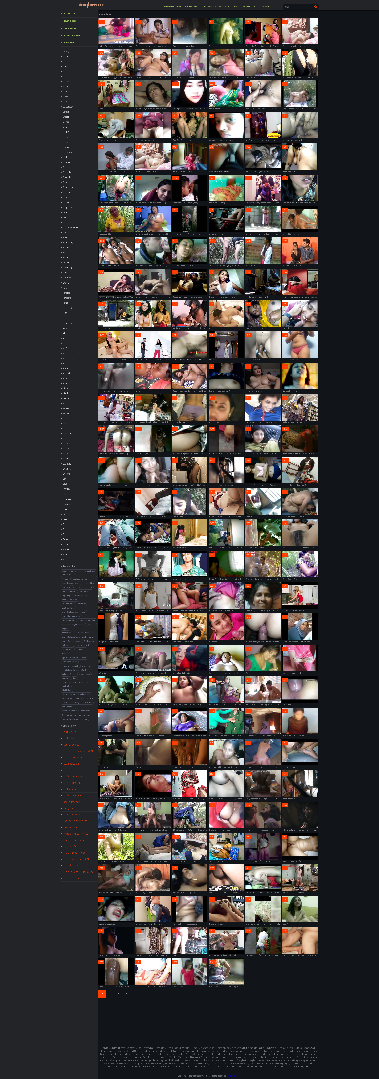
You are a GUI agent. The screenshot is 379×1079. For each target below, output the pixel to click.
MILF (65, 348)
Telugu (66, 529)
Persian (66, 423)
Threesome (68, 534)
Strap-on (67, 509)
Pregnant (67, 438)
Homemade (68, 323)
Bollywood (67, 152)
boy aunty (66, 596)
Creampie (67, 192)
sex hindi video (267, 7)
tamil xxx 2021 (71, 846)
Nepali (65, 378)
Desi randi (91, 625)
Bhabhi (66, 117)
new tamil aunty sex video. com (74, 719)
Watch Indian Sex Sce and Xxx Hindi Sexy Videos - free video (188, 7)
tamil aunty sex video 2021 (78, 751)
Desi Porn (69, 770)
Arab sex (65, 678)
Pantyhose (67, 418)
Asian (65, 71)
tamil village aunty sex (71, 616)
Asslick (66, 81)
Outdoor (66, 398)
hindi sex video (72, 814)
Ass (64, 76)
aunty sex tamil (68, 608)
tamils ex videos (73, 782)
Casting (66, 167)
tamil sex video (86, 591)
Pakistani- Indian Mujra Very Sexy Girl (77, 703)
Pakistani (66, 408)
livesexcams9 (233, 1076)
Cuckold (66, 197)
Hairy (65, 288)
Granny (66, 283)
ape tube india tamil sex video (74, 658)
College (66, 182)
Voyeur (66, 549)
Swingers (67, 514)
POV (65, 403)
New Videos (70, 21)
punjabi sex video (73, 757)
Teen (65, 524)
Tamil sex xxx (67, 698)
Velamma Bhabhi (69, 674)
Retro (65, 454)
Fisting (65, 257)
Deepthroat (68, 207)
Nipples (66, 383)
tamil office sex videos (71, 641)
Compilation (68, 187)
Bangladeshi (68, 107)
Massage (67, 353)
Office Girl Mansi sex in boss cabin (76, 711)
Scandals (67, 464)
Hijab (65, 313)
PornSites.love (72, 35)
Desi (65, 217)
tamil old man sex (69, 591)
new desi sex (71, 827)
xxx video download (250, 7)
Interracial (67, 333)
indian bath (88, 698)
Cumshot (66, 202)
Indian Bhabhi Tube (74, 852)
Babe (65, 102)
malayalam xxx (72, 789)
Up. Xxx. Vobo (67, 649)
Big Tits (66, 132)
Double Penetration (71, 227)
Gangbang (67, 267)
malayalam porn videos (77, 833)
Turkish (66, 539)
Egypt (65, 232)
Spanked (66, 489)
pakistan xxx (67, 645)
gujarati (65, 629)
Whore (66, 559)
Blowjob (66, 147)
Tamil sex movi (89, 641)
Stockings (67, 504)
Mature (66, 363)
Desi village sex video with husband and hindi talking (78, 684)
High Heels (67, 308)
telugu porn (70, 808)
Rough (65, 459)
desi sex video (71, 744)
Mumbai (66, 373)
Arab (65, 66)
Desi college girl (82, 645)
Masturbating (68, 358)
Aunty (65, 86)
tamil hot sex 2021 (74, 865)
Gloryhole (67, 278)
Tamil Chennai (79, 596)
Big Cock (66, 127)
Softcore (66, 479)
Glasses (66, 273)
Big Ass (66, 122)
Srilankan (67, 499)
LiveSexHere (70, 28)
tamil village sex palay (87, 620)
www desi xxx (84, 674)
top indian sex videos (75, 821)
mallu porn (70, 732)
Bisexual (66, 137)
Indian (65, 328)
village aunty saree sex (82, 587)
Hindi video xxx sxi (69, 662)
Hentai (65, 303)
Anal (65, 61)
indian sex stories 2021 (76, 859)
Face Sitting (68, 242)
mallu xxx (69, 738)
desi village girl (68, 620)
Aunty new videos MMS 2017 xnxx (75, 633)
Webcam (66, 554)
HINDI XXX (66, 587)
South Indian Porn (74, 840)
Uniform (66, 544)
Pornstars (67, 433)
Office (65, 388)
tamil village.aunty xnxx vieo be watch (77, 637)
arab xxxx (86, 666)
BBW (65, 92)
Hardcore (67, 298)
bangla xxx (81, 649)
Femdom (66, 247)
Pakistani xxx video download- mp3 (76, 694)
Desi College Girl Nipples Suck (74, 670)
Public (65, 443)
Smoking (66, 474)
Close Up (67, 177)
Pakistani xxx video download (74, 604)
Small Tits (67, 469)
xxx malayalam (72, 763)
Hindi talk (66, 653)
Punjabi (66, 449)
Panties (66, 413)
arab (78, 698)
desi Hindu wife (68, 707)
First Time (67, 252)
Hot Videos (70, 14)
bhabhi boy (66, 690)
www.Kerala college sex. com (74, 612)
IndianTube (69, 43)
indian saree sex (73, 776)
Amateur (66, 56)
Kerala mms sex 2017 (70, 666)
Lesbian (66, 343)
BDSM (65, 97)
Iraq (64, 338)
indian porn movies (74, 878)
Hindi (65, 318)
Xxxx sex (218, 7)
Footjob (66, 262)
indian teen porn (73, 795)
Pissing (66, 428)
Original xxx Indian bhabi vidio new (76, 715)
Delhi (65, 212)
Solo (65, 484)
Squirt (65, 494)
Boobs (66, 157)
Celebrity (67, 172)
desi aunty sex (72, 802)
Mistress (66, 368)
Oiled (65, 393)
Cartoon (66, 162)
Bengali (66, 112)
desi (74, 678)
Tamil (65, 519)
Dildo (65, 222)
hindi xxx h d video (69, 600)
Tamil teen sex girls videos (72, 625)
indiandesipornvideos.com (78, 871)
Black (65, 142)
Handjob (66, 293)
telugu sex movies (232, 7)
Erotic (65, 237)
